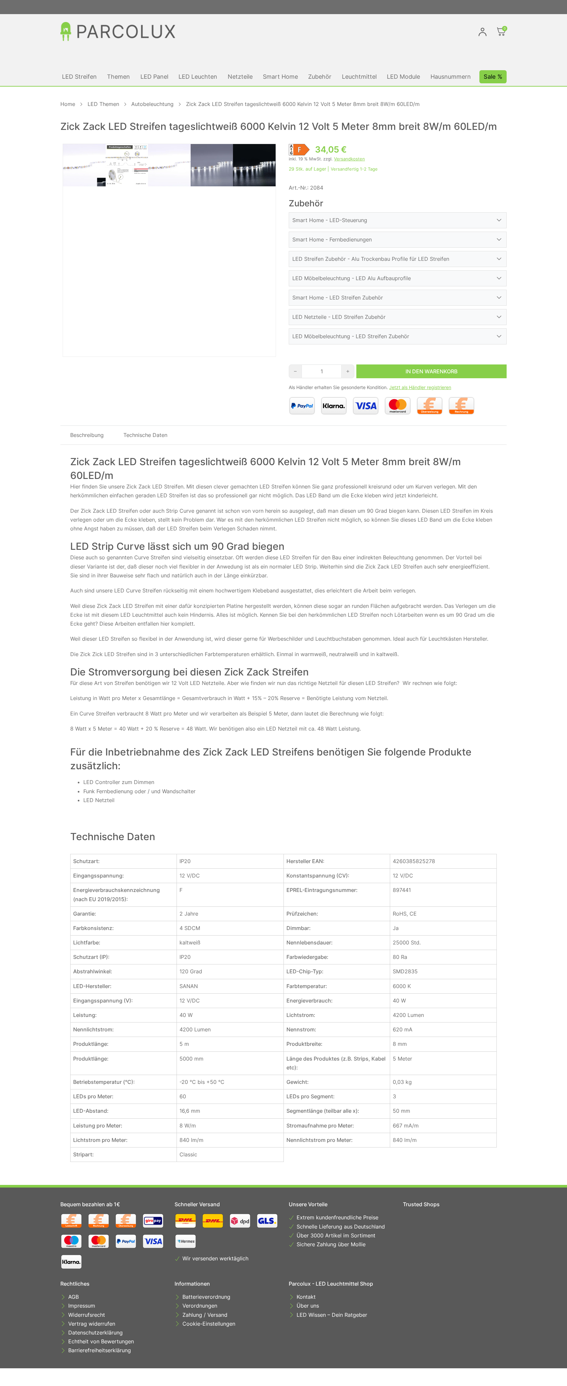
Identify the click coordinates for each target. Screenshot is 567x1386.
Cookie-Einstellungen (208, 1323)
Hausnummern (450, 76)
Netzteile (240, 76)
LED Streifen (79, 76)
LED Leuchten (197, 76)
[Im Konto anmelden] (482, 31)
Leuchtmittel (359, 76)
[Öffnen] (501, 31)
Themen (118, 76)
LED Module (403, 76)
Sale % (493, 76)
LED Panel (154, 76)
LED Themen (103, 104)
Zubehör (319, 76)
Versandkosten (349, 158)
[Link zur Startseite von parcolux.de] (117, 31)
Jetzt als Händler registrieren (420, 387)
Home (67, 104)
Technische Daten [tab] (145, 435)
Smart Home (280, 76)
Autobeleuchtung (152, 104)
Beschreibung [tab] (87, 435)
